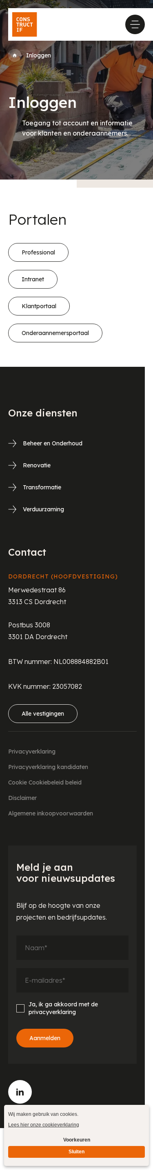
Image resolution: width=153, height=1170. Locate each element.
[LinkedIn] (20, 1092)
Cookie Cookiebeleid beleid (45, 782)
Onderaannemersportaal (55, 333)
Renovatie (37, 465)
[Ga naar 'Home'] (14, 55)
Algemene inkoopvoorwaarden (50, 813)
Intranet (33, 279)
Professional (38, 252)
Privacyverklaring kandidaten (48, 767)
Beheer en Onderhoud (52, 443)
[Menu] (135, 24)
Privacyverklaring (31, 751)
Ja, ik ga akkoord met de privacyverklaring (63, 1008)
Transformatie (42, 487)
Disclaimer (22, 798)
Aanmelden (44, 1038)
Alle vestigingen (43, 713)
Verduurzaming (43, 509)
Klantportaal (39, 306)
